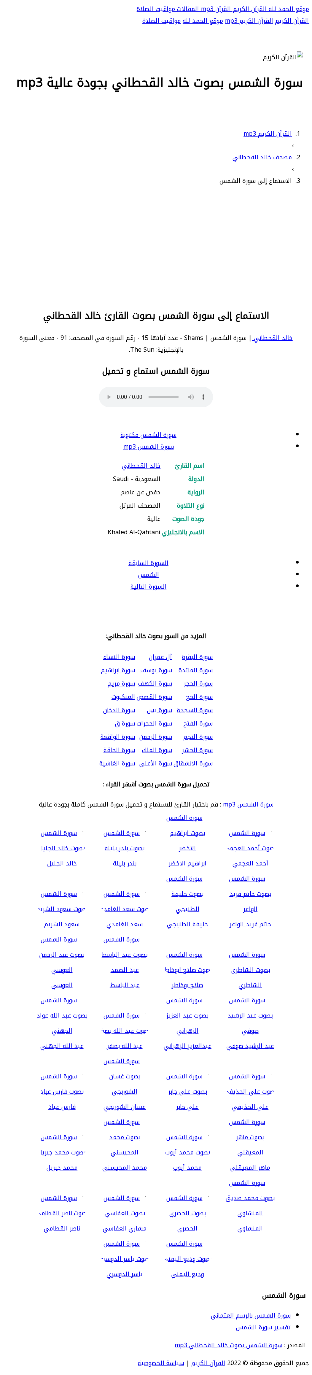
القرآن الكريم (249, 9)
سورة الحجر (198, 683)
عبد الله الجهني (62, 1046)
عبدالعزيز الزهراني (188, 1046)
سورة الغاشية (117, 763)
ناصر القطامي (62, 1228)
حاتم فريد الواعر (250, 924)
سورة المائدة (195, 670)
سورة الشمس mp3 (148, 447)
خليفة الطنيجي (187, 924)
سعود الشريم (62, 924)
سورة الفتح (198, 723)
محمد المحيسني (124, 1167)
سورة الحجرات (154, 723)
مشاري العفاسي (124, 1228)
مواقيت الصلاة (156, 9)
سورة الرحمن (155, 737)
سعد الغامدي (125, 924)
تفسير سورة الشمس (263, 1327)
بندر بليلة (125, 863)
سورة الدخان (119, 710)
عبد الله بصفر (125, 1046)
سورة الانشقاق (193, 763)
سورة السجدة (195, 710)
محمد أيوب (187, 1167)
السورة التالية (149, 586)
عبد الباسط (125, 985)
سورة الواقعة (117, 737)
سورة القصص (154, 697)
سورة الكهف (155, 683)
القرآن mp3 (215, 9)
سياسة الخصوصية (161, 1363)
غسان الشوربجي (124, 1107)
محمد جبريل (62, 1167)
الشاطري (250, 985)
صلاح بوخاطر (187, 985)
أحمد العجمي (250, 863)
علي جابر (187, 1107)
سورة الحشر (197, 750)
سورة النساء (119, 657)
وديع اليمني (187, 1274)
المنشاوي (250, 1228)
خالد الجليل (62, 863)
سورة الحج (199, 697)
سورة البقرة (197, 657)
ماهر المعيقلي (250, 1167)
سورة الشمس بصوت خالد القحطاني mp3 (228, 1345)
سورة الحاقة (119, 750)
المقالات (187, 9)
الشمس (148, 575)
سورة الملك (157, 750)
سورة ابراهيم (118, 670)
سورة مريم (121, 683)
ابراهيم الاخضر (188, 863)
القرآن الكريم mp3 (249, 21)
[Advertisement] (156, 246)
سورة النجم (198, 737)
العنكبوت (123, 697)
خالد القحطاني (272, 338)
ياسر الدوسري (125, 1274)
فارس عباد (62, 1107)
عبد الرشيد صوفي (250, 1046)
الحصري (187, 1228)
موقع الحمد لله (288, 9)
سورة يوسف (156, 670)
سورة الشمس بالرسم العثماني (251, 1315)
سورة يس (159, 710)
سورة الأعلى (155, 763)
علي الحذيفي (250, 1107)
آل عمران (160, 657)
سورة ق (125, 723)
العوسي (62, 985)
